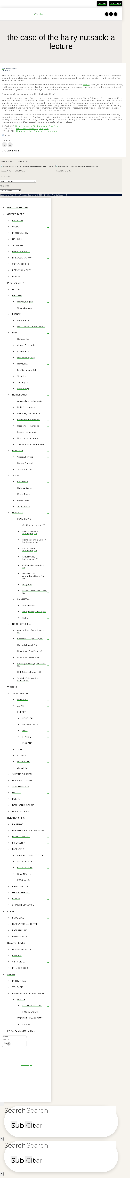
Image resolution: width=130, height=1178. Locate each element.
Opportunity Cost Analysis (29, 131)
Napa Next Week (23, 126)
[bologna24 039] (9, 69)
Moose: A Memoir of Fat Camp (13, 171)
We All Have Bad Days (27, 128)
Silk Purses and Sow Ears (45, 126)
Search (5, 1037)
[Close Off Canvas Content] (2, 1104)
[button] (3, 14)
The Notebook (49, 131)
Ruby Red (43, 128)
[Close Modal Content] (2, 1139)
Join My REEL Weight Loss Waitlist (19, 4)
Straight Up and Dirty (63, 171)
